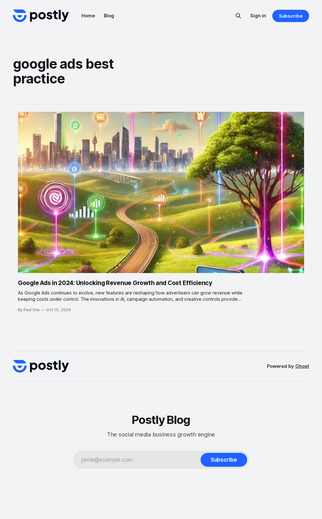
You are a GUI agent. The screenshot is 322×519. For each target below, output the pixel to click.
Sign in (258, 16)
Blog (109, 16)
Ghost (302, 366)
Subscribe (291, 16)
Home (88, 16)
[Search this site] (238, 16)
